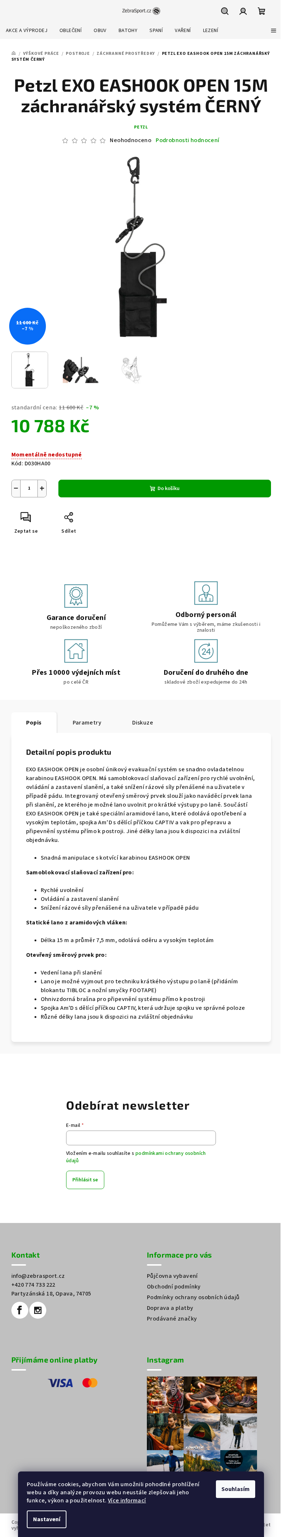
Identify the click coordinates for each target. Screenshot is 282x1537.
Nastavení (46, 1519)
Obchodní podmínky (174, 1287)
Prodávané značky (172, 1319)
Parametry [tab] (87, 723)
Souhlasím (235, 1489)
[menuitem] (26, 30)
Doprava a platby (170, 1308)
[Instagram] (37, 1310)
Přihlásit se (85, 1180)
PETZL (141, 127)
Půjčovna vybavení (172, 1276)
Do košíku (169, 488)
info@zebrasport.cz (38, 1276)
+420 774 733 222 (33, 1285)
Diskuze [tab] (142, 723)
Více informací (127, 1501)
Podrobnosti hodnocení (187, 140)
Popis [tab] (34, 723)
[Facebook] (19, 1310)
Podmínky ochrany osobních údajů (193, 1297)
